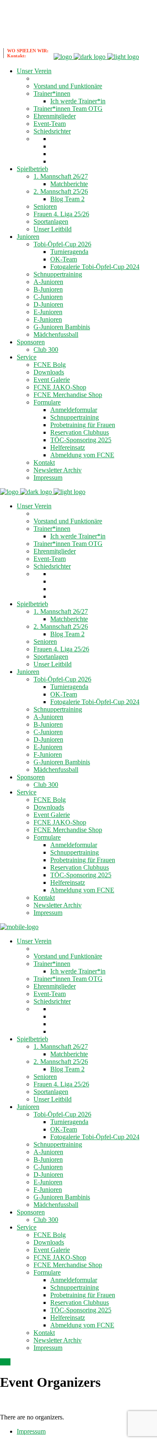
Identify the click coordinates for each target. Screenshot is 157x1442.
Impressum (31, 1431)
